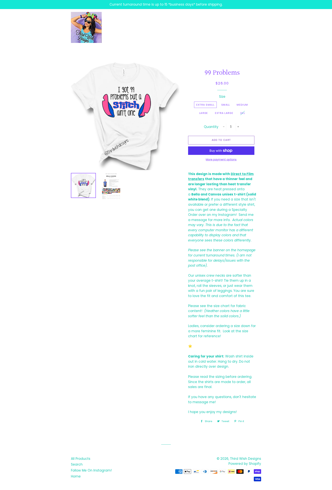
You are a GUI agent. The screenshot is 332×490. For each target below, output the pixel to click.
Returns (193, 27)
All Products (80, 458)
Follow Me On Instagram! (91, 470)
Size (222, 96)
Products (144, 27)
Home (76, 476)
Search (77, 464)
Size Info (214, 27)
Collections (169, 27)
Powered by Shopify (244, 463)
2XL (242, 113)
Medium (242, 105)
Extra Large (224, 113)
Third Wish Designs (245, 458)
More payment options (221, 159)
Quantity (211, 126)
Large (203, 113)
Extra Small (205, 105)
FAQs (231, 27)
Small (225, 105)
